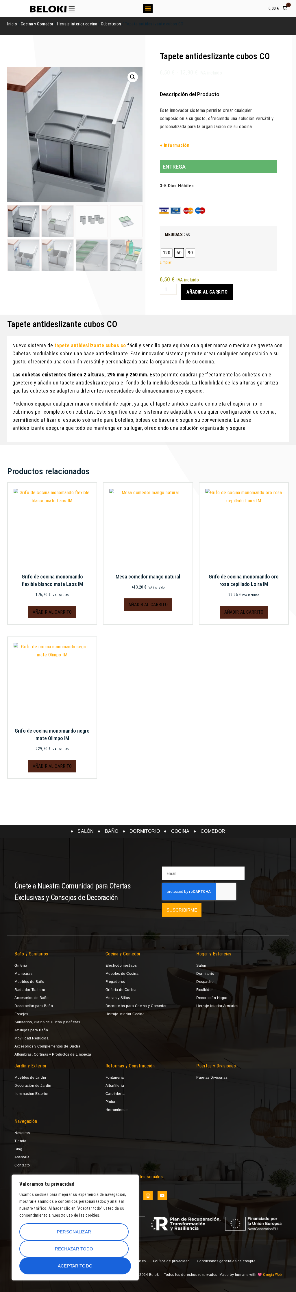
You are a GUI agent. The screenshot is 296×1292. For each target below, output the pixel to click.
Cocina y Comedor (37, 24)
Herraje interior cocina (77, 24)
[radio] (167, 253)
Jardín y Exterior (30, 1066)
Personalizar (74, 1231)
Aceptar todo (75, 1265)
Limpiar (166, 262)
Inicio (12, 24)
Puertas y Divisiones (216, 1066)
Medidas (174, 234)
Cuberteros (111, 24)
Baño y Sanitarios (31, 954)
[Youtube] (162, 1195)
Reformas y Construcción (130, 1066)
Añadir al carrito (207, 292)
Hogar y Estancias (214, 954)
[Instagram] (148, 1195)
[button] (148, 8)
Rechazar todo (74, 1248)
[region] (75, 1227)
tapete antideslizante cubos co (90, 345)
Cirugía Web (272, 1275)
